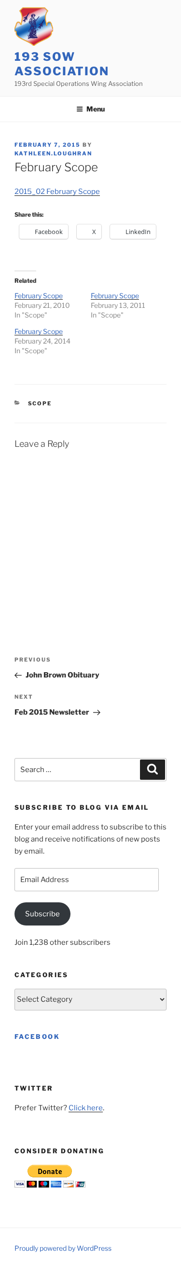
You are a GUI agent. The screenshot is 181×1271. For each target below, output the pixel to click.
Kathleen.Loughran (53, 153)
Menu (95, 109)
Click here (86, 1108)
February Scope (38, 295)
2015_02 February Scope (57, 191)
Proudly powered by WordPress (62, 1248)
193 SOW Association (61, 64)
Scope (40, 403)
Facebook (37, 1036)
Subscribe (42, 914)
